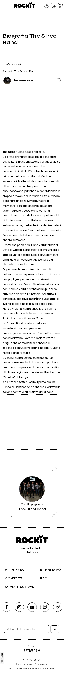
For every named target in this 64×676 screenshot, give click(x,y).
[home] (24, 5)
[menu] (4, 5)
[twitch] (44, 607)
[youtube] (32, 607)
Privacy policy (41, 664)
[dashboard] (60, 5)
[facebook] (6, 607)
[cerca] (53, 5)
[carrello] (46, 5)
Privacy (2, 659)
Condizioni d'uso (24, 664)
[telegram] (57, 607)
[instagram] (19, 607)
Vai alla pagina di (32, 506)
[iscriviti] (55, 629)
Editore (30, 648)
